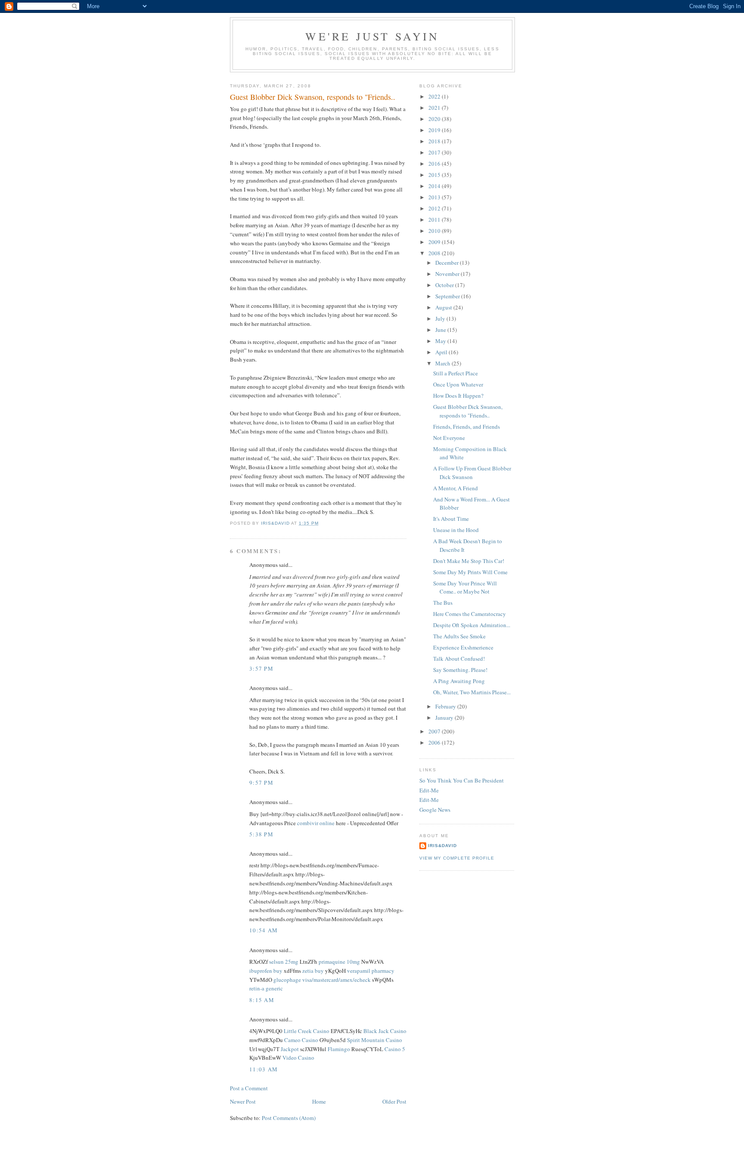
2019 (435, 130)
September (448, 296)
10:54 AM (263, 930)
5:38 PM (261, 834)
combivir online (316, 823)
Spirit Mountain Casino (374, 1040)
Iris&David (442, 845)
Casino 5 (394, 1049)
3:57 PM (261, 668)
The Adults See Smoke (459, 636)
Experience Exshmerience (463, 647)
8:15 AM (261, 1000)
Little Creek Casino (306, 1031)
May (441, 341)
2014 (435, 186)
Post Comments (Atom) (289, 1118)
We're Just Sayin (372, 36)
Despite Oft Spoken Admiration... (471, 625)
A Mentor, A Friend (455, 488)
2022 (435, 96)
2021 (435, 107)
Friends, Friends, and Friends (466, 426)
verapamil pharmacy (370, 970)
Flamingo (339, 1049)
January (445, 717)
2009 (435, 242)
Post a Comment (249, 1088)
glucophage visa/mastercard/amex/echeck (322, 980)
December (447, 262)
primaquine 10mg (339, 961)
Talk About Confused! (459, 658)
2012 (435, 208)
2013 (435, 197)
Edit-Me (429, 790)
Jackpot (290, 1049)
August (444, 307)
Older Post (394, 1101)
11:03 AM (263, 1069)
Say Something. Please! (460, 670)
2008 (435, 253)
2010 (435, 231)
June (441, 330)
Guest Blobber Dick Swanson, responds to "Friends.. (467, 411)
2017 (435, 152)
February (446, 706)
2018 (435, 141)
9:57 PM (261, 782)
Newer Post (243, 1101)
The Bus (443, 602)
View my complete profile (456, 858)
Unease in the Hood (456, 530)
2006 (435, 742)
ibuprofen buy (265, 970)
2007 (435, 731)
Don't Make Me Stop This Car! (468, 561)
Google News (434, 810)
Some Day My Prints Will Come (470, 572)
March (443, 363)
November (448, 274)
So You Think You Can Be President (461, 780)
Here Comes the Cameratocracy (469, 614)
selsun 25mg (283, 961)
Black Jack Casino (384, 1031)
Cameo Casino (301, 1040)
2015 (435, 175)
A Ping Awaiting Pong (459, 681)
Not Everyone (449, 438)
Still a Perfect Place (455, 373)
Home (319, 1101)
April (442, 352)
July (440, 318)
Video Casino (298, 1057)
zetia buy (313, 970)
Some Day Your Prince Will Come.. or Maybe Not (465, 587)
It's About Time (451, 519)
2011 (435, 219)
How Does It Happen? (458, 395)
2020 (435, 119)
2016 (435, 163)
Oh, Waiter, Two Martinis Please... (472, 692)
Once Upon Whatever (458, 384)
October (445, 285)
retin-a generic (266, 988)
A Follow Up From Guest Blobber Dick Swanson (472, 472)
